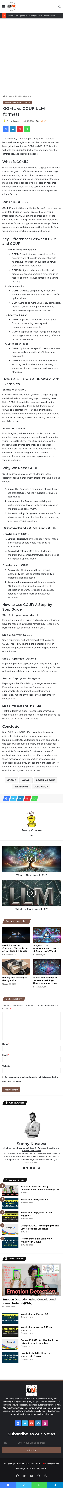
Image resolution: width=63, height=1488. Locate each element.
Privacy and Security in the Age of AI (14, 979)
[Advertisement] (31, 52)
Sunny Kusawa (13, 121)
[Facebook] (5, 129)
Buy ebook (42, 1468)
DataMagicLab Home (25, 1468)
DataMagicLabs (52, 1464)
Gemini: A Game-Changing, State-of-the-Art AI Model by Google (15, 948)
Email (5, 1055)
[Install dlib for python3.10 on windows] (10, 1216)
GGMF (12, 780)
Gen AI (27, 102)
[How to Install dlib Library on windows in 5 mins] (10, 1242)
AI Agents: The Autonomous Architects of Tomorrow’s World (46, 948)
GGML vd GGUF (46, 780)
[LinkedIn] (13, 129)
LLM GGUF (42, 786)
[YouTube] (31, 1168)
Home (8, 96)
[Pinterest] (27, 798)
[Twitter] (13, 798)
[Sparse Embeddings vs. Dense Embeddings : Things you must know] (47, 967)
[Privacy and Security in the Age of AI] (16, 967)
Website (6, 1066)
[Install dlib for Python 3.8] (10, 1203)
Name (5, 1044)
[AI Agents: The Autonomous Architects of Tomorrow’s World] (47, 935)
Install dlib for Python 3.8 (34, 1199)
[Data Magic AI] (11, 6)
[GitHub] (35, 1168)
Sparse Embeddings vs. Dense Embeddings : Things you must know (45, 980)
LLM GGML (22, 786)
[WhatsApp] (34, 798)
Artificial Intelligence (21, 96)
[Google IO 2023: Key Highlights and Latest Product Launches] (10, 1229)
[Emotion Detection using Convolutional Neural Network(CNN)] (10, 1190)
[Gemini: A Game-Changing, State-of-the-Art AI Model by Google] (16, 935)
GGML (26, 780)
